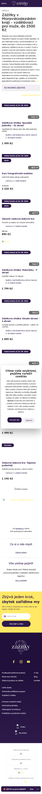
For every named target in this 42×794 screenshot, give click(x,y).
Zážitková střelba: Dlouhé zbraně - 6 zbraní (21, 319)
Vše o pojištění (21, 580)
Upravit (29, 420)
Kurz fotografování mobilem (17, 173)
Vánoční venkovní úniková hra (18, 218)
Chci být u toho (16, 624)
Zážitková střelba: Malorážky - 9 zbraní (19, 271)
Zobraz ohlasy (21, 552)
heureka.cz (20, 528)
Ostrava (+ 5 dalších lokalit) (16, 226)
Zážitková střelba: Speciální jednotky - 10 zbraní (17, 124)
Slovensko (23, 733)
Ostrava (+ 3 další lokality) (16, 181)
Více (37, 81)
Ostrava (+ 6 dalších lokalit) (16, 473)
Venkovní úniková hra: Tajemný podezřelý (19, 464)
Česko (22, 727)
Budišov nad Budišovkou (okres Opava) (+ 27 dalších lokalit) (21, 281)
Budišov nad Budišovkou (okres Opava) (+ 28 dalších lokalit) (21, 136)
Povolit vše (14, 420)
